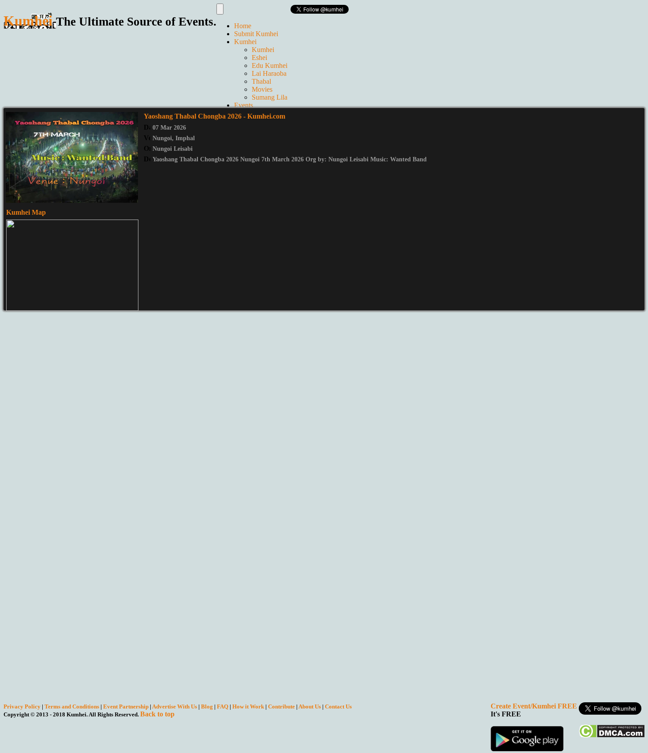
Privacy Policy (22, 706)
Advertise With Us (174, 706)
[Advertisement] (164, 63)
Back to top (157, 714)
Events (243, 105)
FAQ (222, 706)
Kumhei (245, 41)
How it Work (248, 706)
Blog (207, 706)
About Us (309, 706)
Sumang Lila (269, 97)
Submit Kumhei (256, 33)
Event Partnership (126, 706)
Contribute (281, 706)
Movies (262, 89)
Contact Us (338, 706)
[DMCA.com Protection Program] (611, 735)
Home (242, 26)
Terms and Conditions (72, 706)
